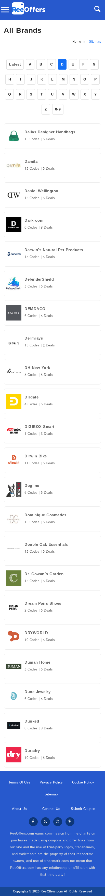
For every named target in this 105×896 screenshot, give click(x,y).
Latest (15, 64)
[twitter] (45, 822)
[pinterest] (69, 822)
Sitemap (51, 794)
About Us (19, 809)
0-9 (58, 109)
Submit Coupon (83, 809)
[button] (97, 9)
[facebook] (33, 822)
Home (76, 41)
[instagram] (57, 822)
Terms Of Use (19, 782)
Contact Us (51, 809)
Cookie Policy (83, 782)
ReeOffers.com (52, 891)
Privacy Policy (51, 782)
